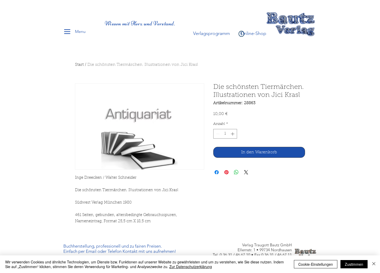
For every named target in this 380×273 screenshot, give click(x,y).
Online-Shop (253, 33)
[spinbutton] (225, 133)
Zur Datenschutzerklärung (190, 266)
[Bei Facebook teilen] (217, 172)
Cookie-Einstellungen (315, 264)
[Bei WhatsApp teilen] (236, 172)
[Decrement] (217, 133)
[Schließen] (374, 264)
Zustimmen (354, 264)
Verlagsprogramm (211, 33)
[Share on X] (246, 172)
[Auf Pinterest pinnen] (226, 172)
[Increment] (233, 133)
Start (79, 65)
